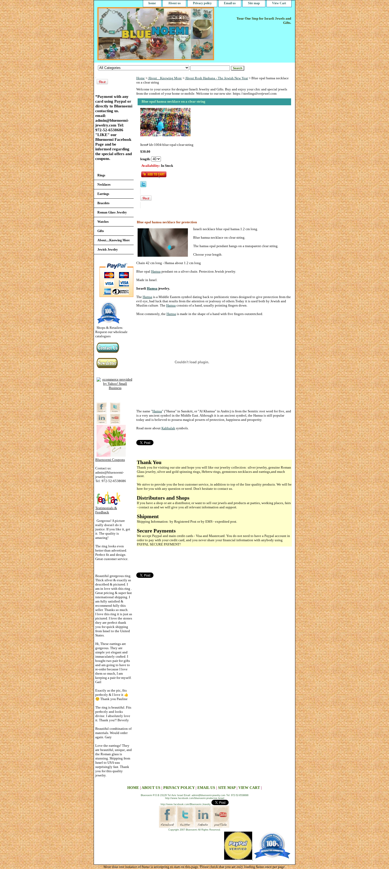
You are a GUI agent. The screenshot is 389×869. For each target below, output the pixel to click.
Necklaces (104, 184)
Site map (254, 3)
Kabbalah (168, 428)
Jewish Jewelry (107, 249)
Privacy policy (202, 3)
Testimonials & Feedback (106, 510)
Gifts (100, 231)
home (152, 3)
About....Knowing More (165, 78)
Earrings (103, 194)
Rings (101, 175)
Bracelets (103, 203)
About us (174, 3)
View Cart (279, 3)
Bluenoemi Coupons (110, 460)
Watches (103, 222)
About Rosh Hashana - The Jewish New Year (216, 78)
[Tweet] (143, 186)
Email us (230, 3)
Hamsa (156, 271)
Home (140, 78)
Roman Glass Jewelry (112, 212)
